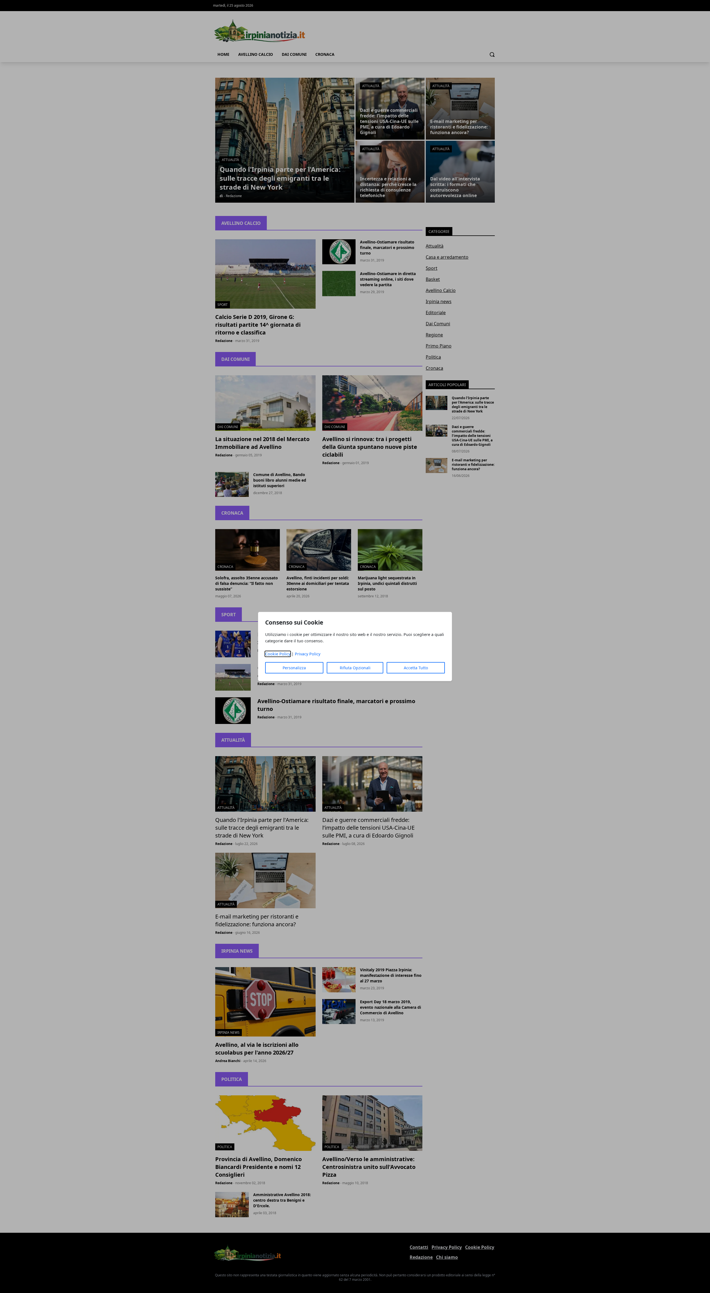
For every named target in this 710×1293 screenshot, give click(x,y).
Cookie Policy (277, 653)
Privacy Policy (307, 653)
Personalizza (294, 667)
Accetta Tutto (416, 667)
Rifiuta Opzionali (355, 667)
